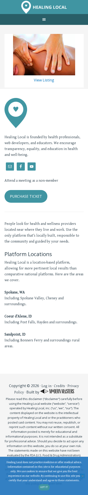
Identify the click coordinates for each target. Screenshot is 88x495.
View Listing (44, 80)
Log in (46, 386)
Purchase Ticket (26, 196)
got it (44, 487)
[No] (82, 476)
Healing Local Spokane (44, 7)
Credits (59, 386)
